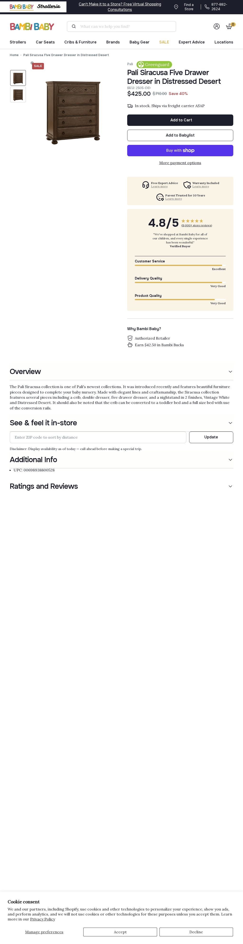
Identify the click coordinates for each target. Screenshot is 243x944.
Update (211, 437)
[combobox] (123, 26)
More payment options (180, 162)
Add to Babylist (180, 135)
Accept (120, 932)
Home (14, 55)
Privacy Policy (42, 919)
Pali (130, 64)
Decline (196, 932)
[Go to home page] (32, 26)
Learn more (159, 186)
